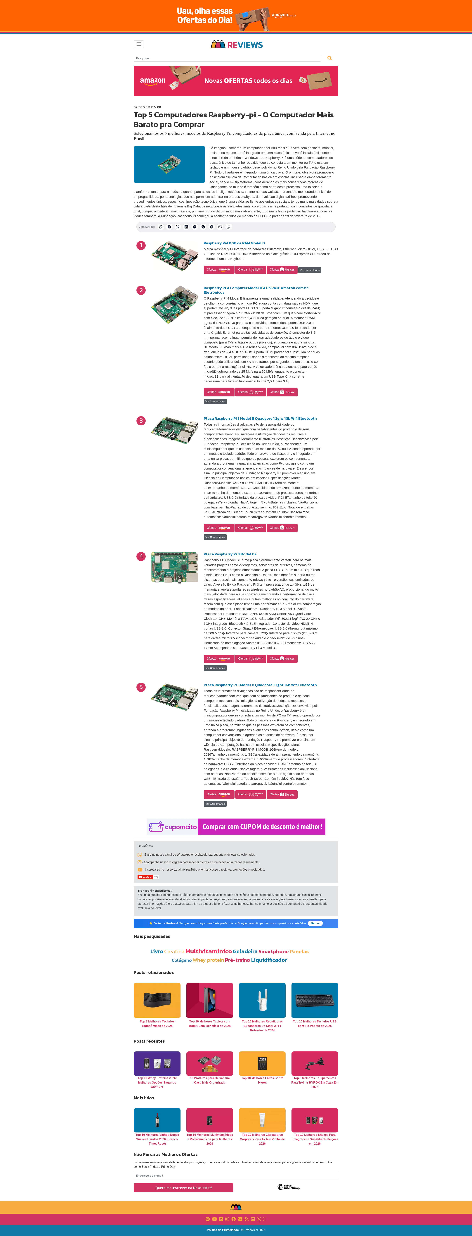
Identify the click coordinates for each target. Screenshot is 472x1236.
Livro (156, 951)
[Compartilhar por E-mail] (220, 226)
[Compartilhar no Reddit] (211, 226)
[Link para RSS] (247, 1218)
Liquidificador (269, 960)
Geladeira (245, 951)
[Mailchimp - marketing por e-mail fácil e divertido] (288, 1189)
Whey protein (208, 960)
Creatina (174, 951)
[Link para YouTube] (214, 1218)
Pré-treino (237, 960)
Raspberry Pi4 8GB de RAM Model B (234, 243)
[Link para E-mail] (240, 1218)
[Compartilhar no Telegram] (194, 226)
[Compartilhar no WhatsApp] (160, 226)
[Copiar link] (228, 226)
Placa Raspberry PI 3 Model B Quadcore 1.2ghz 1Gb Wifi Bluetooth (260, 418)
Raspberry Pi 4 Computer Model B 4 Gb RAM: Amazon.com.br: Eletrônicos (256, 290)
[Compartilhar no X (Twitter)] (177, 226)
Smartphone (273, 951)
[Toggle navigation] (139, 44)
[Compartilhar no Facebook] (169, 226)
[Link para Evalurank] (264, 1218)
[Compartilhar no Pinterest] (203, 226)
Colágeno (182, 960)
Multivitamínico (208, 951)
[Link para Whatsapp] (259, 1218)
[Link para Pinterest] (208, 1218)
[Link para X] (221, 1218)
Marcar (315, 923)
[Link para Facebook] (233, 1218)
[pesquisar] (331, 58)
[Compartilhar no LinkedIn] (186, 226)
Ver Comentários (310, 270)
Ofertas (212, 269)
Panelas (299, 951)
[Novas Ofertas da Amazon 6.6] (236, 15)
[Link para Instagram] (227, 1218)
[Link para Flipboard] (253, 1218)
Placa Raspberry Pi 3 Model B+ (230, 554)
